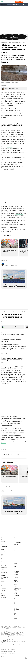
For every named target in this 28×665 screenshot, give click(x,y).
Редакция (16, 574)
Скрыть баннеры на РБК (16, 552)
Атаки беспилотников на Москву (8, 311)
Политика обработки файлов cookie (9, 657)
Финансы (3, 549)
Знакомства (16, 596)
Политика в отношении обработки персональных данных (12, 655)
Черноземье (4, 592)
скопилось (16, 138)
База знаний (3, 552)
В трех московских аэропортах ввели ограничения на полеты (12, 359)
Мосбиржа (14, 644)
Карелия (3, 595)
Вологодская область (4, 573)
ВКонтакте (16, 540)
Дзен (15, 546)
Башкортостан (4, 570)
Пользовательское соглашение (8, 653)
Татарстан (3, 588)
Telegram (16, 544)
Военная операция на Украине (8, 42)
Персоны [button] (11, 486)
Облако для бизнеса (15, 585)
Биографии (3, 551)
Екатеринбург (4, 565)
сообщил (9, 334)
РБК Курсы (15, 606)
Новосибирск (4, 567)
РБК (2, 122)
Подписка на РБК (16, 555)
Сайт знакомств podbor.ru (16, 599)
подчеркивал (19, 213)
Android (15, 618)
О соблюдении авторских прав (8, 651)
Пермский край (3, 583)
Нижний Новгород (3, 580)
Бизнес (2, 544)
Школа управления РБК (16, 609)
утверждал (21, 220)
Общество (3, 543)
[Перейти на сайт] (14, 37)
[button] (14, 37)
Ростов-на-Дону (3, 586)
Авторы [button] (3, 260)
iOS (15, 616)
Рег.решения (16, 595)
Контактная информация (16, 572)
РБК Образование (4, 555)
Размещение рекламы (16, 576)
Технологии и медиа (4, 547)
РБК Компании (16, 603)
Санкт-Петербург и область (4, 563)
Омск (2, 569)
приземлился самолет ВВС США (10, 430)
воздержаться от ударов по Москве (13, 375)
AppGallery (16, 620)
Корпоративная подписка (17, 558)
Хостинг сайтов (15, 593)
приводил (9, 147)
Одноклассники (17, 542)
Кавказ (2, 593)
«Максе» (5, 456)
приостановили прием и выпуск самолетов (13, 347)
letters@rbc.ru (6, 640)
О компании (16, 569)
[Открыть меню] (26, 2)
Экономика (3, 541)
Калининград (4, 575)
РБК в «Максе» (7, 236)
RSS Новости (16, 563)
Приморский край (4, 599)
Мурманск (3, 597)
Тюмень (3, 590)
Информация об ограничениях (8, 649)
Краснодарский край (4, 578)
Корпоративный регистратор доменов (16, 589)
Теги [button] (7, 260)
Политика (3, 362)
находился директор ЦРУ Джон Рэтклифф (11, 436)
